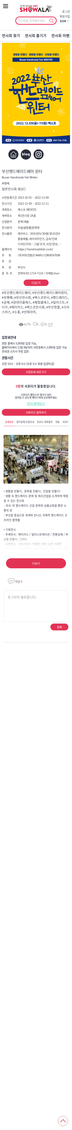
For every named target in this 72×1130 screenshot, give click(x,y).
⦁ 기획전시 (10, 529)
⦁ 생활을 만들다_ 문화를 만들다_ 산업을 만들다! (32, 491)
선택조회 (51, 21)
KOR (63, 21)
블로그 (26, 154)
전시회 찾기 (11, 35)
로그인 (66, 11)
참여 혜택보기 (36, 403)
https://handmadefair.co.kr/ (35, 249)
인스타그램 (38, 154)
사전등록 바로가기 (36, 372)
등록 (59, 627)
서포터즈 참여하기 (36, 412)
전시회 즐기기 (35, 35)
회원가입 (65, 16)
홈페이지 (13, 154)
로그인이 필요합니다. (22, 597)
